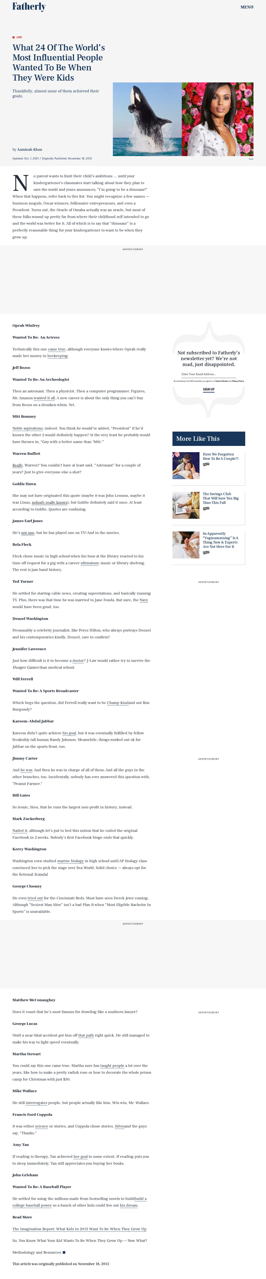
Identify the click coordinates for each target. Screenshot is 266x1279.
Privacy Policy (238, 381)
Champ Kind (118, 702)
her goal (81, 1156)
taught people (112, 1065)
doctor (78, 660)
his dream (128, 1205)
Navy (144, 599)
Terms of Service (221, 381)
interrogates (36, 1102)
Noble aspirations (27, 428)
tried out (35, 898)
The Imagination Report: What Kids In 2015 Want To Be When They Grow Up (79, 1228)
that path (86, 1035)
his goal (69, 733)
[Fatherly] (29, 7)
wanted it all (44, 397)
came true (56, 349)
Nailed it (19, 830)
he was (26, 769)
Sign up (208, 389)
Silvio (119, 1126)
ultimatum (90, 563)
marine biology (70, 860)
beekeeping (57, 355)
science (41, 1126)
